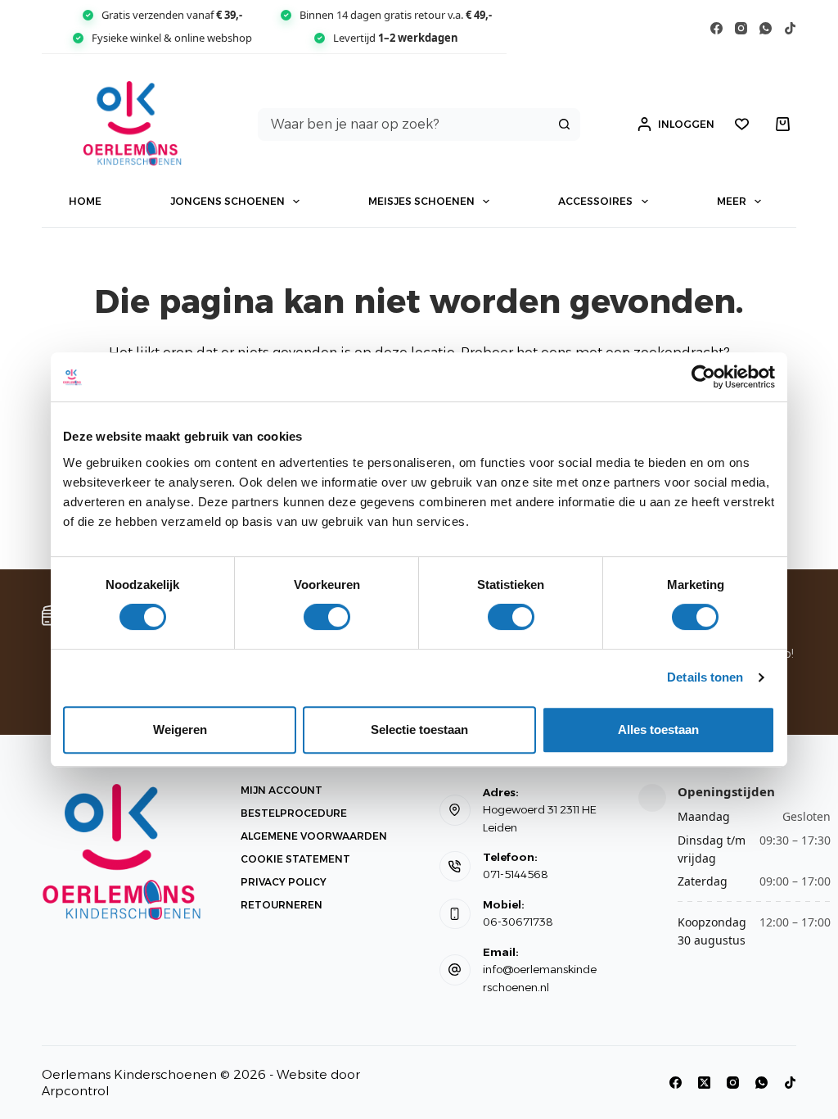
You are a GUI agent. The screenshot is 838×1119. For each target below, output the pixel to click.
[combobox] (404, 124)
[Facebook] (716, 28)
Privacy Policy (284, 882)
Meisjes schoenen (421, 201)
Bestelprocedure (294, 813)
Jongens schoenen (227, 201)
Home (85, 201)
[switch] (327, 617)
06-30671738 (518, 921)
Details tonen (705, 677)
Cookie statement (295, 859)
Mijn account (281, 790)
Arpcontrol (75, 1091)
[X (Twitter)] (704, 1082)
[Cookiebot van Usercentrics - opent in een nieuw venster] (703, 377)
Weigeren (180, 729)
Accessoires (595, 201)
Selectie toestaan (419, 729)
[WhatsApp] (765, 28)
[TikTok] (790, 28)
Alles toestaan (658, 729)
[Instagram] (741, 28)
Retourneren (281, 905)
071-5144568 (515, 874)
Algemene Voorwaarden (314, 836)
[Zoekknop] (563, 124)
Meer (731, 201)
